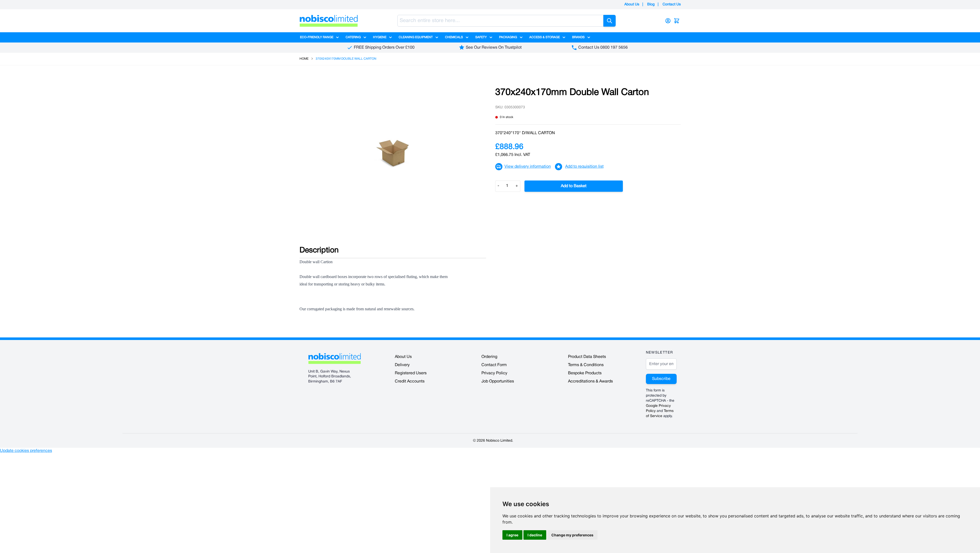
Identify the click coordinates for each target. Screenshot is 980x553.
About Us (631, 4)
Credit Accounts (410, 381)
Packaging (508, 37)
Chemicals (454, 37)
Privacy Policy (494, 373)
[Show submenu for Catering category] (364, 37)
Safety (481, 37)
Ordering (489, 357)
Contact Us (672, 4)
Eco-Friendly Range (316, 37)
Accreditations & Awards (590, 381)
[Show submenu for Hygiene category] (390, 37)
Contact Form (494, 365)
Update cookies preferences (26, 451)
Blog (651, 4)
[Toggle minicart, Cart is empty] (677, 21)
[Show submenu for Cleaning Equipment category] (436, 37)
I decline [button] (535, 535)
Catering (353, 37)
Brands (578, 37)
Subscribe (661, 379)
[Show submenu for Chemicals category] (467, 37)
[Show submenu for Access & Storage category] (564, 37)
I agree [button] (512, 535)
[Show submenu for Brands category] (588, 37)
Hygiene (379, 37)
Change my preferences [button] (572, 535)
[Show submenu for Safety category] (490, 37)
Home (304, 58)
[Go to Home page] (329, 21)
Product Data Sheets (587, 357)
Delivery (402, 365)
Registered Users (411, 373)
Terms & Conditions (586, 365)
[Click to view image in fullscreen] (392, 153)
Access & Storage (544, 37)
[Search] (609, 21)
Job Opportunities (497, 381)
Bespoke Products (585, 373)
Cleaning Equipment (416, 37)
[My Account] (668, 21)
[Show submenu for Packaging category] (521, 37)
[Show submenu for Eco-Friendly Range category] (337, 37)
